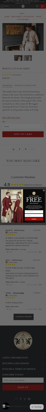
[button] (34, 196)
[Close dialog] (44, 190)
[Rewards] (5, 406)
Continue (34, 219)
